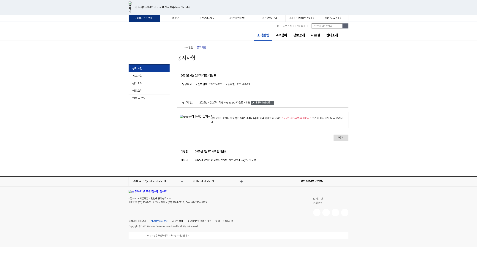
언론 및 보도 (139, 98)
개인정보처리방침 (159, 221)
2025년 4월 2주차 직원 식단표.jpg (224, 102)
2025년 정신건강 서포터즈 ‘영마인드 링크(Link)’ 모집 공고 (225, 160)
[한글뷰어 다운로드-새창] (328, 181)
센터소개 (332, 35)
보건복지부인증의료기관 (199, 221)
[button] (158, 181)
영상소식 (137, 90)
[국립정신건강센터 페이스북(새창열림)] (326, 212)
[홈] (179, 48)
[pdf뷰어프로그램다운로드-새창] (340, 181)
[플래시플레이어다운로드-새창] (346, 181)
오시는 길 (318, 198)
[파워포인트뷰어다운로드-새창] (334, 181)
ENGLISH (301, 27)
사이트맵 (287, 26)
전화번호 (317, 203)
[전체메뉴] (346, 34)
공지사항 (137, 68)
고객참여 (281, 35)
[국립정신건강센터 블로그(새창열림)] (344, 212)
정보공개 (299, 35)
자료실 (315, 35)
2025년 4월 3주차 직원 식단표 (211, 151)
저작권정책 (177, 221)
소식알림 (261, 35)
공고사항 (137, 76)
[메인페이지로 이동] (147, 33)
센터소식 (137, 83)
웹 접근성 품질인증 (224, 221)
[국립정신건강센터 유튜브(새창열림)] (316, 212)
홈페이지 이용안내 (137, 221)
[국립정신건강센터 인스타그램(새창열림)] (335, 212)
